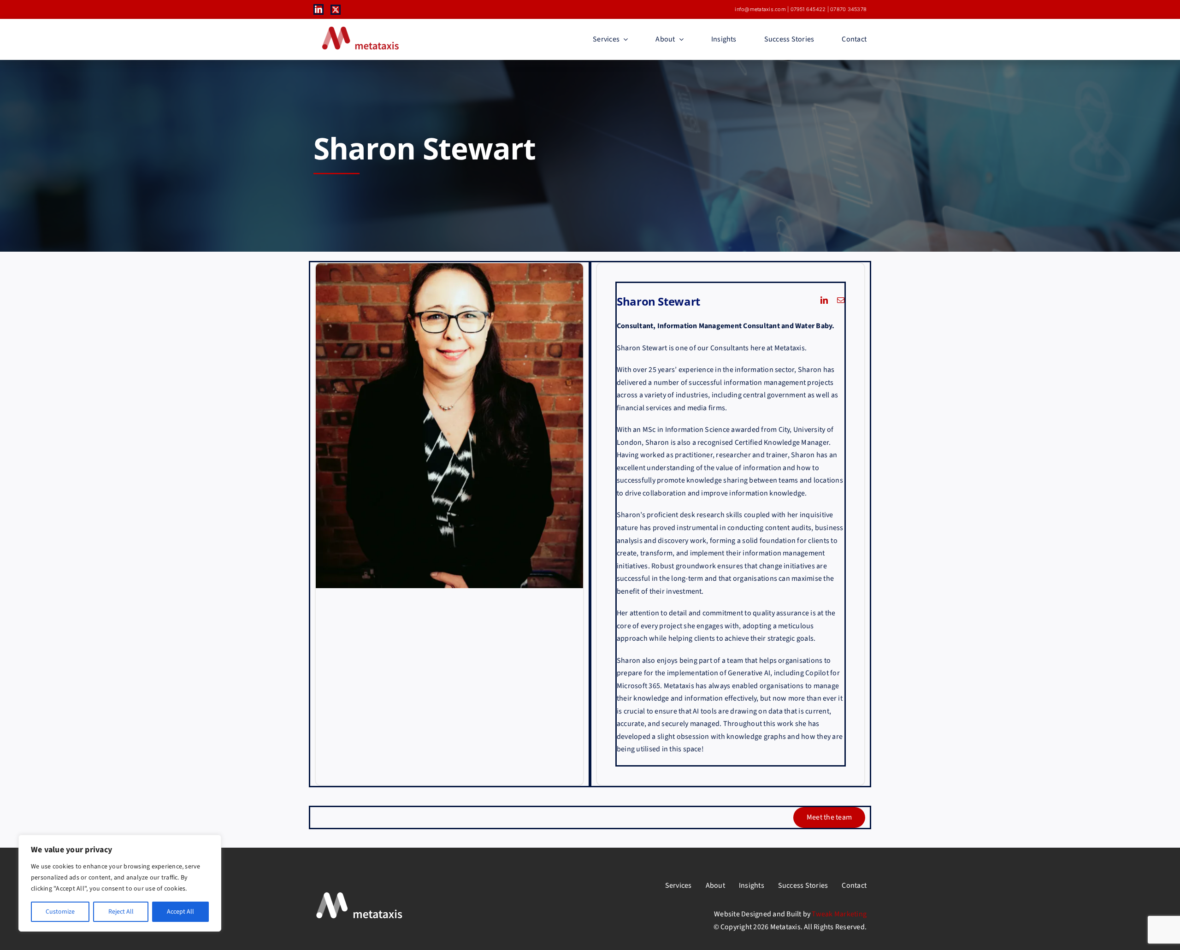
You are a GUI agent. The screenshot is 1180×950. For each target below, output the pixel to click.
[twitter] (335, 9)
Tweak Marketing (839, 914)
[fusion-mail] (840, 300)
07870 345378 (848, 9)
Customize (60, 911)
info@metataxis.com (760, 9)
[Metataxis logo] (359, 27)
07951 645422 (808, 9)
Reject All (121, 911)
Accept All (180, 911)
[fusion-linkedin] (824, 300)
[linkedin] (318, 9)
